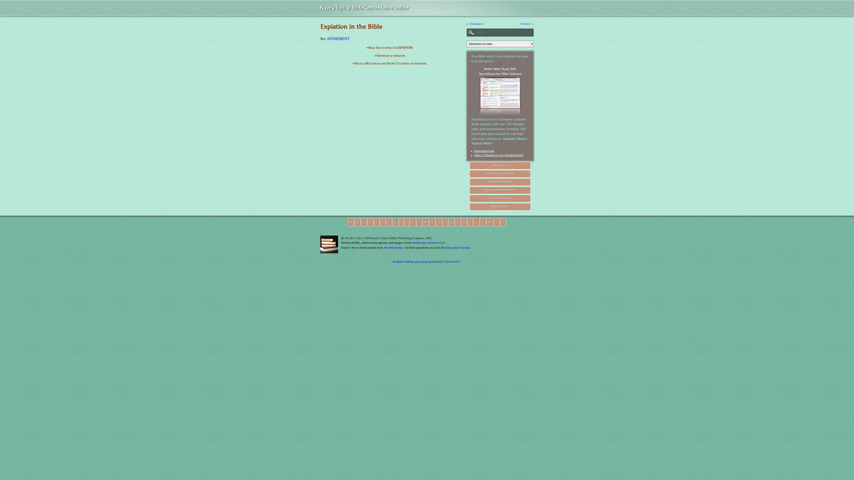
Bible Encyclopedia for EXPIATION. (391, 48)
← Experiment (475, 23)
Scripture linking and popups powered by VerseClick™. (427, 262)
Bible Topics (500, 165)
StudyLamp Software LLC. (429, 243)
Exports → (527, 23)
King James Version (457, 248)
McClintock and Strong (500, 173)
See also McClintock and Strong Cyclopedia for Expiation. (391, 63)
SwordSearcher (393, 248)
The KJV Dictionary (500, 198)
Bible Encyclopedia (500, 182)
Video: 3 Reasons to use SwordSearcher (498, 155)
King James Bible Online (500, 190)
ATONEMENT (338, 38)
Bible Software (500, 206)
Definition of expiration (391, 56)
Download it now (484, 151)
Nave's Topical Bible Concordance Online (364, 8)
